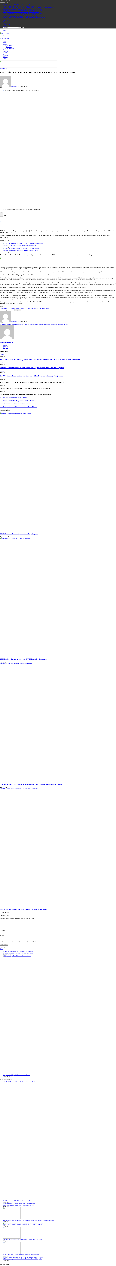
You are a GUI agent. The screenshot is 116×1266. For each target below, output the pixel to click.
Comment (3, 930)
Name (2, 933)
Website (2, 939)
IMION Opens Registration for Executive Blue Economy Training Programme (22, 10)
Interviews (9, 47)
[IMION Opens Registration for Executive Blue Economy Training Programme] (12, 1238)
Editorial (5, 44)
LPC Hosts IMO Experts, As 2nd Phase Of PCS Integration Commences (23, 659)
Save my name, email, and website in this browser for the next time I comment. (21, 942)
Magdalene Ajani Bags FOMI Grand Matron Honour (16, 1075)
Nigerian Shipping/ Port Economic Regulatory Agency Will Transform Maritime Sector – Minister (31, 784)
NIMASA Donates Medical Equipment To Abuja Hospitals (19, 534)
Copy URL (18, 310)
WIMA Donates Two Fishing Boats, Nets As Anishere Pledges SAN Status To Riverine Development (28, 7)
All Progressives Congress (7, 308)
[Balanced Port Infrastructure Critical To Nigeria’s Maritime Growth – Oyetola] (23, 1223)
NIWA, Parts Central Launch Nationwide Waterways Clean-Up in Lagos (21, 12)
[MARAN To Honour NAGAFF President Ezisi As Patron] (23, 243)
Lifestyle (5, 57)
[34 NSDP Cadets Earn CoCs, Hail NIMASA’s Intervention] (18, 951)
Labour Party (19, 308)
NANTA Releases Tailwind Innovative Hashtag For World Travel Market (23, 909)
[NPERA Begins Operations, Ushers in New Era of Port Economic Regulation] (23, 1257)
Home (4, 41)
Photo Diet (6, 55)
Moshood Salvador (44, 308)
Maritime (5, 49)
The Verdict (9, 45)
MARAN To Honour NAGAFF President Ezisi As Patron (17, 4)
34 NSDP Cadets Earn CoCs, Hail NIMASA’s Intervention (18, 953)
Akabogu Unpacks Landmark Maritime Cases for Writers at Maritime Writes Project (24, 17)
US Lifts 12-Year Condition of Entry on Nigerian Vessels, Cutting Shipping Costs (23, 14)
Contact (5, 58)
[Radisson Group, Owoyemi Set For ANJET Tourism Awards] (21, 248)
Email (2, 936)
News (4, 42)
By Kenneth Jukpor (16, 86)
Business (5, 51)
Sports (4, 54)
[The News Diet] (4, 33)
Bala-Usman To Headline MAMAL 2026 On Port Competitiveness (20, 16)
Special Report (10, 48)
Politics (5, 52)
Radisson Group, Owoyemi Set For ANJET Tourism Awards (18, 6)
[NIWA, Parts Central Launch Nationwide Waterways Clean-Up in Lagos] (12, 1253)
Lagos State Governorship (30, 308)
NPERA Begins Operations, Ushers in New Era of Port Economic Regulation (22, 13)
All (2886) (2, 1263)
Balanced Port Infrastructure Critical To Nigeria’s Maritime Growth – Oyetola (22, 9)
